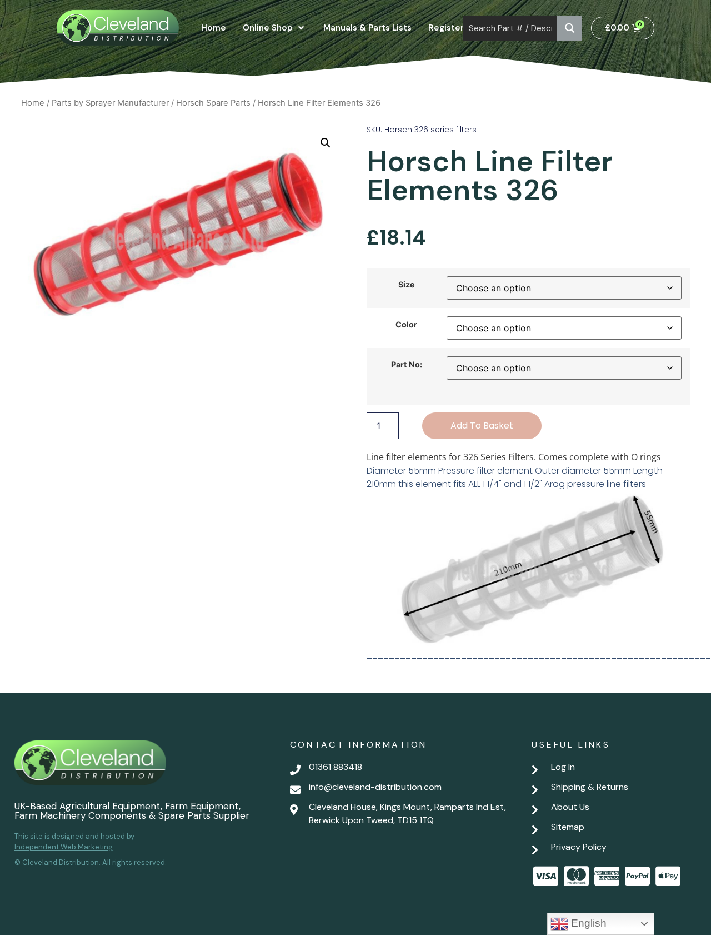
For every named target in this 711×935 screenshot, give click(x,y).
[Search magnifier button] (569, 28)
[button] (326, 143)
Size (406, 285)
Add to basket (481, 425)
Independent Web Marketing (63, 847)
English (587, 923)
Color (406, 325)
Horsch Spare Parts (213, 103)
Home (32, 103)
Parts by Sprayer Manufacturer (110, 103)
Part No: (406, 365)
